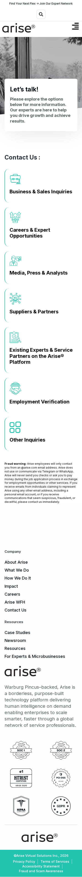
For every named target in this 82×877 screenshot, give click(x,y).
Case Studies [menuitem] (17, 632)
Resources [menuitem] (15, 648)
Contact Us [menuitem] (15, 610)
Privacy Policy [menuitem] (24, 861)
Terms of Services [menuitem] (55, 861)
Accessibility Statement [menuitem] (41, 866)
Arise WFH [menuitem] (15, 602)
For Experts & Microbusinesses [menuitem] (35, 656)
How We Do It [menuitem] (18, 578)
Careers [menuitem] (12, 594)
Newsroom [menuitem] (15, 640)
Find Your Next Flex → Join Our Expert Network (41, 3)
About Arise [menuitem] (16, 562)
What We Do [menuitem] (17, 570)
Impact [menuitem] (11, 586)
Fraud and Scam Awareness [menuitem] (41, 871)
